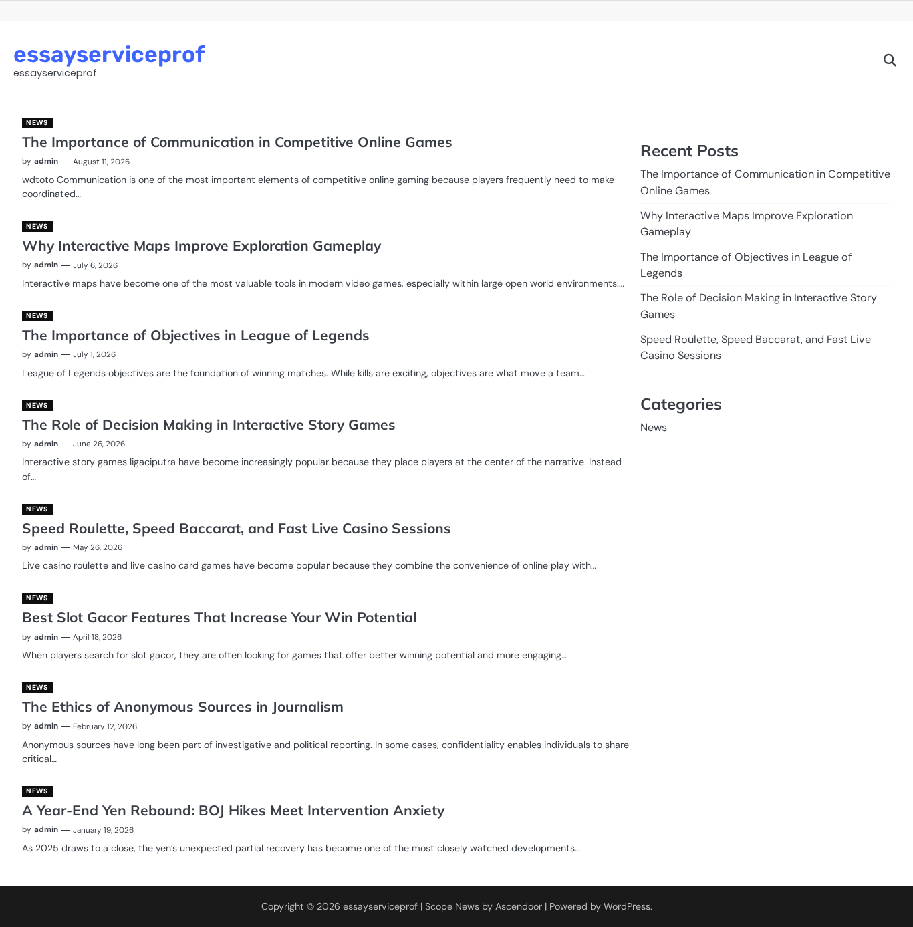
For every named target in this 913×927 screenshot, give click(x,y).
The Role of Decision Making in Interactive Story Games (209, 424)
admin (46, 161)
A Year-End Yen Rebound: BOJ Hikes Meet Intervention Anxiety (233, 810)
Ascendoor (518, 906)
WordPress (627, 906)
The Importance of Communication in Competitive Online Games (237, 141)
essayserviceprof (109, 54)
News (36, 122)
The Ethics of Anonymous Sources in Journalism (183, 706)
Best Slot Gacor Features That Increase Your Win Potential (219, 617)
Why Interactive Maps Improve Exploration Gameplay (201, 245)
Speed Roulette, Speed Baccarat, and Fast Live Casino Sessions (236, 528)
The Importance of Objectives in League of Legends (196, 335)
